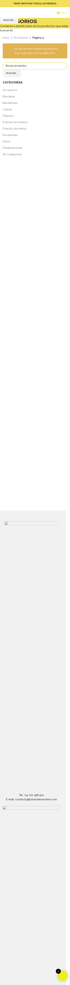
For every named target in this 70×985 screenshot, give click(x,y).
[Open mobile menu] (4, 12)
